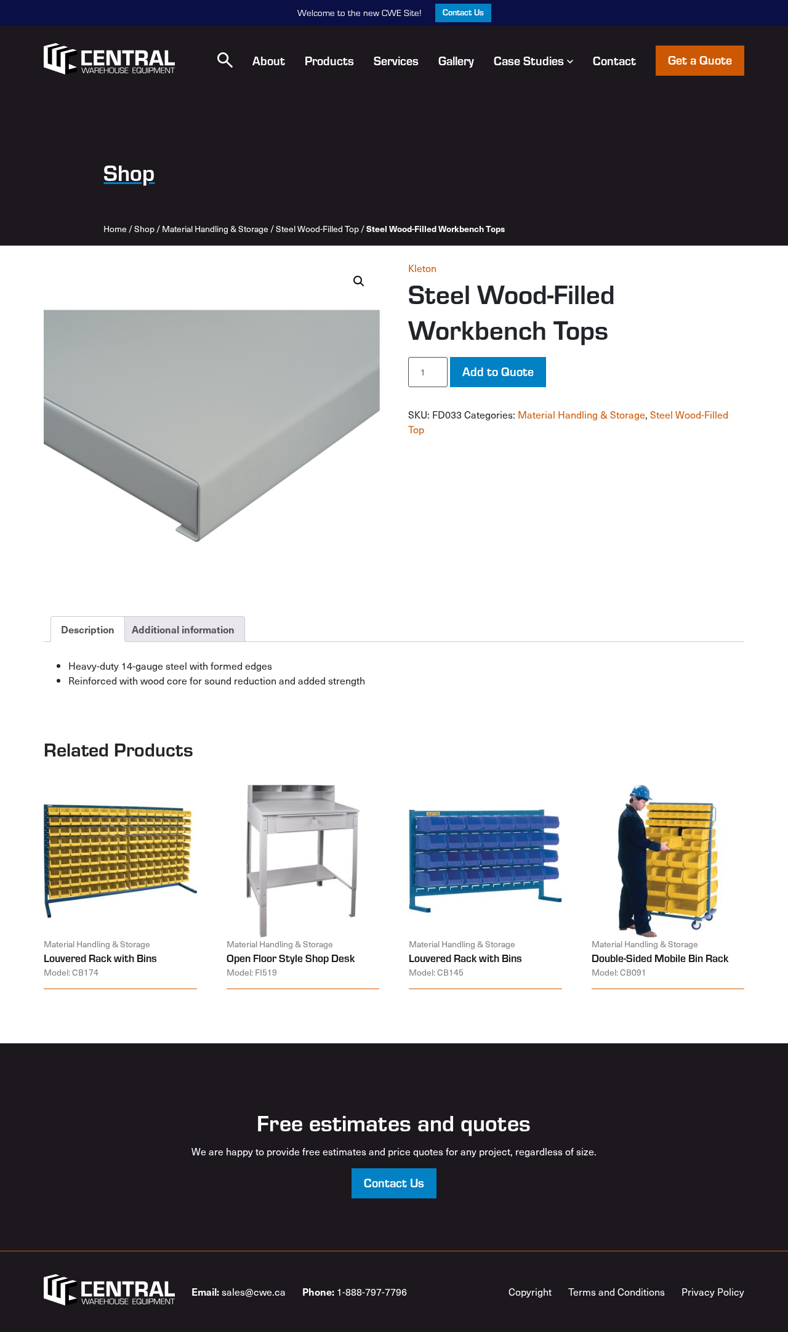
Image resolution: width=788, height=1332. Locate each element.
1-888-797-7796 (354, 1291)
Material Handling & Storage (215, 228)
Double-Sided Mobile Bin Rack (660, 957)
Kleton (422, 267)
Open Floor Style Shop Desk (291, 957)
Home (115, 228)
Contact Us (463, 12)
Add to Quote (498, 371)
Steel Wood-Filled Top (317, 228)
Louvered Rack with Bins (100, 957)
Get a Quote (700, 59)
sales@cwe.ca (238, 1291)
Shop (144, 228)
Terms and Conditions (616, 1291)
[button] (225, 60)
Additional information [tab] (183, 629)
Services (396, 60)
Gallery (456, 60)
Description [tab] (88, 629)
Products (329, 60)
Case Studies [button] (529, 60)
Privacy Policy (712, 1291)
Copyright (530, 1291)
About (268, 60)
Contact (614, 60)
